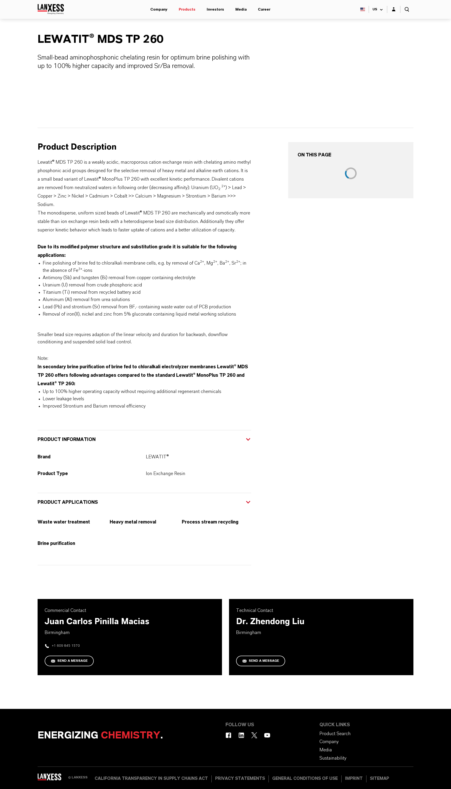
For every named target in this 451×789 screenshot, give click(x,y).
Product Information (67, 439)
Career (264, 9)
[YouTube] (267, 735)
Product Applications (68, 502)
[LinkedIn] (241, 735)
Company (158, 9)
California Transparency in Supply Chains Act (151, 779)
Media (241, 9)
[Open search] (406, 9)
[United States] (363, 9)
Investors (215, 9)
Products (187, 9)
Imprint (354, 779)
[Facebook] (228, 735)
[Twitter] (254, 735)
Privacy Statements (240, 779)
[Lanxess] (53, 778)
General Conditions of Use (305, 779)
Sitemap (379, 779)
